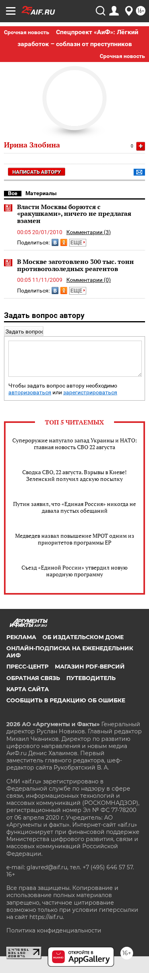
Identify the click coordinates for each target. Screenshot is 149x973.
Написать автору (36, 172)
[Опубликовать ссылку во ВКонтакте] (55, 242)
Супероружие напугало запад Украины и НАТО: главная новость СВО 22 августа (74, 443)
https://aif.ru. (46, 917)
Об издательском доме (83, 637)
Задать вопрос (25, 331)
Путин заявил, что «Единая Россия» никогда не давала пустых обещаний (74, 507)
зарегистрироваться (90, 392)
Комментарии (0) (88, 280)
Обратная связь (33, 678)
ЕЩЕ (76, 242)
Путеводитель (91, 678)
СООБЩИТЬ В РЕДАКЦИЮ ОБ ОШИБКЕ (65, 700)
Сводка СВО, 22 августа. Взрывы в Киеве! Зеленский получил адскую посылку (74, 475)
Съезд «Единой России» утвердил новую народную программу (74, 571)
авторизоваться (29, 392)
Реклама (21, 637)
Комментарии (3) (88, 232)
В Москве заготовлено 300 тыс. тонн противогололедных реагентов (75, 265)
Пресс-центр (27, 666)
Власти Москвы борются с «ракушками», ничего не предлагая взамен (74, 213)
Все (12, 193)
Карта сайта (27, 689)
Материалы (41, 193)
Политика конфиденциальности (53, 930)
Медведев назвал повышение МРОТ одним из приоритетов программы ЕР (74, 539)
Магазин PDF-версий (90, 666)
